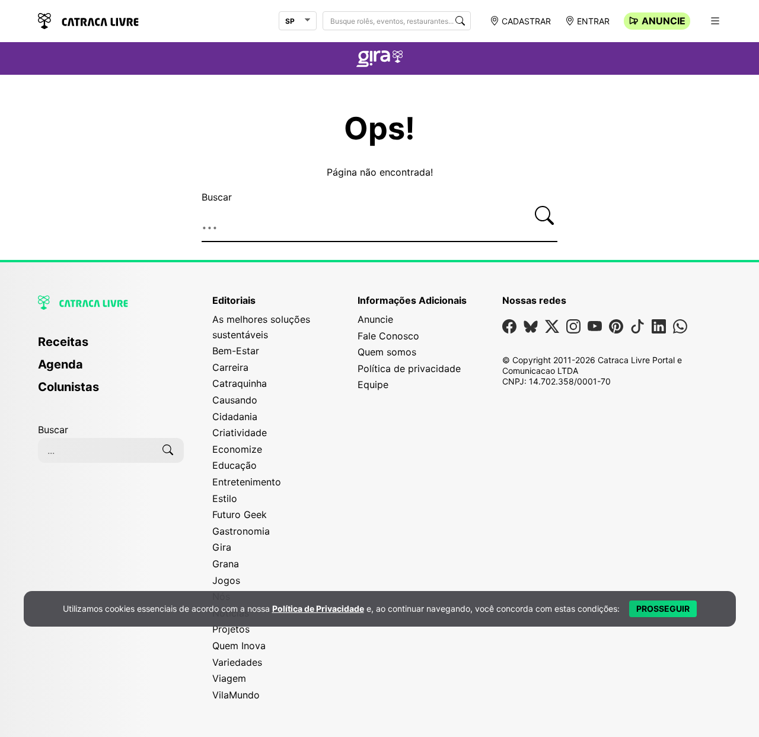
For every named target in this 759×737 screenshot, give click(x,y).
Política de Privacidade (318, 608)
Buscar (217, 197)
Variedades (237, 662)
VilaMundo (236, 695)
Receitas (63, 342)
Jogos (226, 580)
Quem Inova (239, 646)
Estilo (224, 498)
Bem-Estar (235, 351)
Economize (237, 449)
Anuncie (663, 21)
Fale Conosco (388, 336)
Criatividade (239, 433)
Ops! (379, 128)
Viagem (229, 678)
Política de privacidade (409, 368)
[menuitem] (111, 347)
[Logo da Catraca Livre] (88, 19)
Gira (221, 547)
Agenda (60, 364)
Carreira (230, 367)
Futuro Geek (239, 514)
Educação (234, 465)
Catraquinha (239, 383)
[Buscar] (460, 20)
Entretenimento (246, 482)
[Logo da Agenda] (379, 60)
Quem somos (387, 352)
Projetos (231, 629)
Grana (225, 564)
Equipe (373, 384)
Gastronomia (241, 531)
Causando (234, 400)
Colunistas (68, 387)
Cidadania (234, 416)
